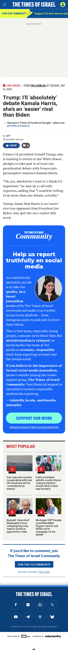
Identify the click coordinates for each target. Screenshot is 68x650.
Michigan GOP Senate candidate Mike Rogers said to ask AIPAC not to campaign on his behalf (48, 527)
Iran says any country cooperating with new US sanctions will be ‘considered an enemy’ (19, 483)
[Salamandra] (53, 636)
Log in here (44, 571)
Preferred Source (19, 125)
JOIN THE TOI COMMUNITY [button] (34, 564)
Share (13, 145)
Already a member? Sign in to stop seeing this (34, 427)
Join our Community (13, 13)
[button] (62, 4)
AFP (8, 136)
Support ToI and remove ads (51, 13)
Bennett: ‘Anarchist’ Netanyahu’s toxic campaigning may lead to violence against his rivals (18, 526)
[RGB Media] (26, 636)
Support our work (34, 418)
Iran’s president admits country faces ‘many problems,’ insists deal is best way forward (48, 483)
